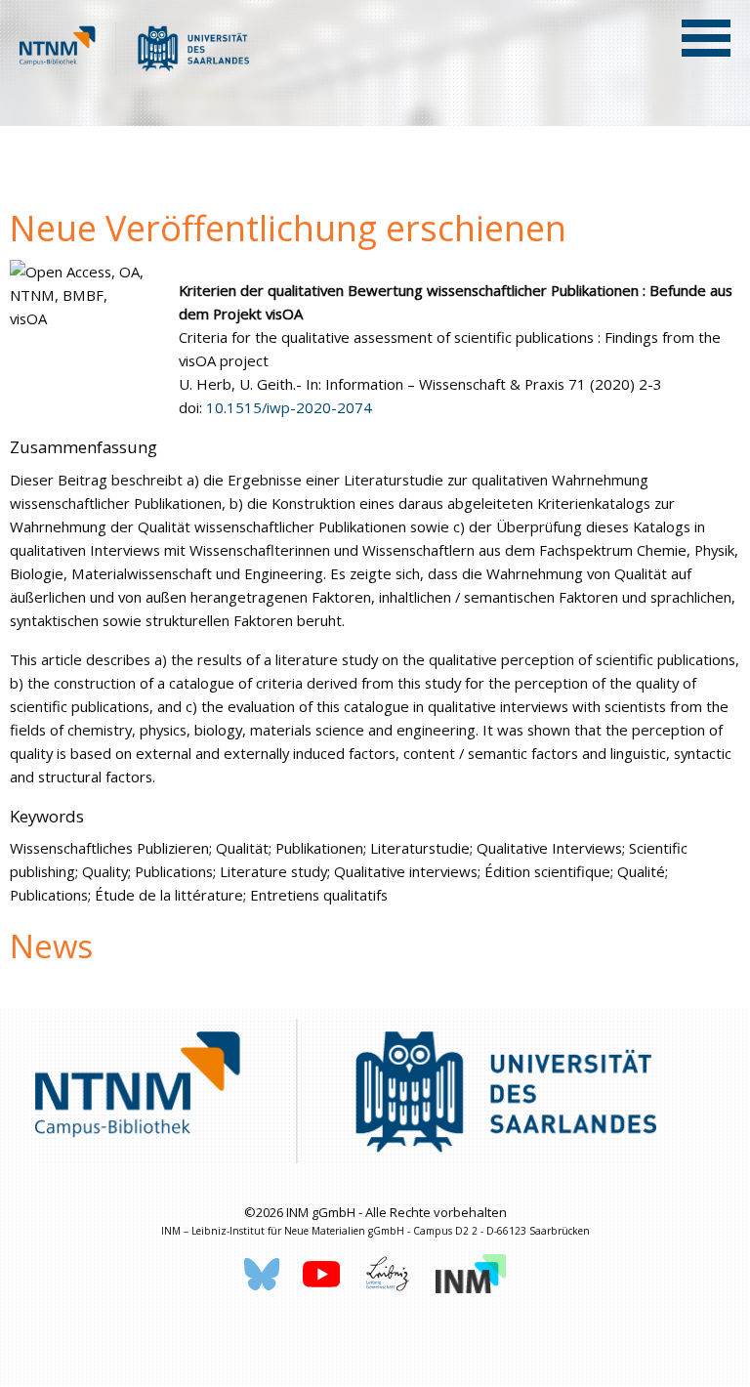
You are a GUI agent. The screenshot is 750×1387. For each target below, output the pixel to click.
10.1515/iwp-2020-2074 (289, 407)
